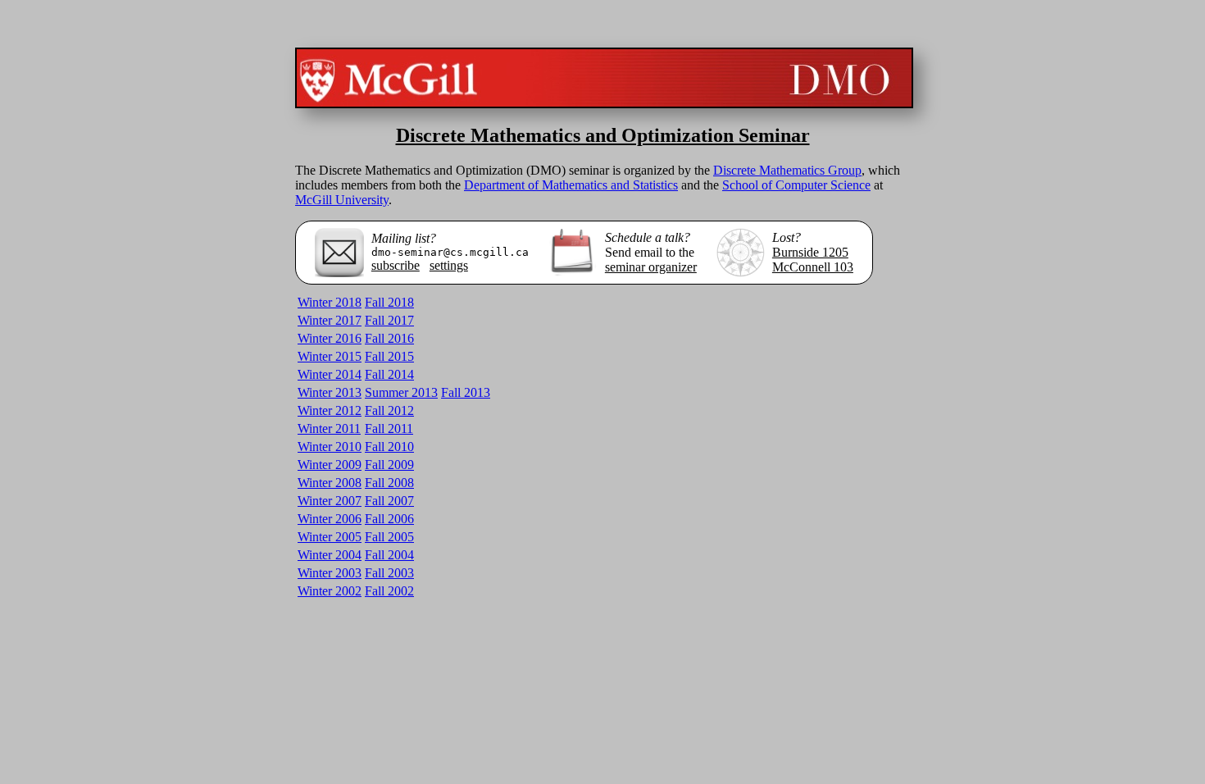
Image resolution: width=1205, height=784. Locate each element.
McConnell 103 (812, 267)
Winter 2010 (330, 447)
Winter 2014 (330, 374)
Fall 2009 (389, 465)
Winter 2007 (330, 501)
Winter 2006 (330, 519)
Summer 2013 (401, 392)
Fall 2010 (389, 447)
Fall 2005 (389, 537)
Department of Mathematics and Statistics (571, 185)
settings (449, 265)
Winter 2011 (329, 428)
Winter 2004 (330, 555)
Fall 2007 (389, 501)
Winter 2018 (330, 302)
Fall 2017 (389, 320)
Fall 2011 (389, 428)
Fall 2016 (389, 338)
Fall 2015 (389, 356)
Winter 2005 (330, 537)
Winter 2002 (330, 591)
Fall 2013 (465, 392)
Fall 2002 (389, 591)
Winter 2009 (330, 465)
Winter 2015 (330, 356)
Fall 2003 (389, 573)
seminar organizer (651, 267)
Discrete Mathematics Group (787, 170)
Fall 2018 (389, 302)
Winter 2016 (330, 338)
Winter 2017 (330, 320)
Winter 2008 (330, 483)
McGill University (342, 200)
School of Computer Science (796, 185)
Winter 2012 (330, 410)
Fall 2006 (389, 519)
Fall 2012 (389, 410)
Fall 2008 (389, 483)
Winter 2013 (330, 392)
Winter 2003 (330, 573)
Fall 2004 (389, 555)
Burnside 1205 (810, 252)
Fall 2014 (389, 374)
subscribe (395, 265)
